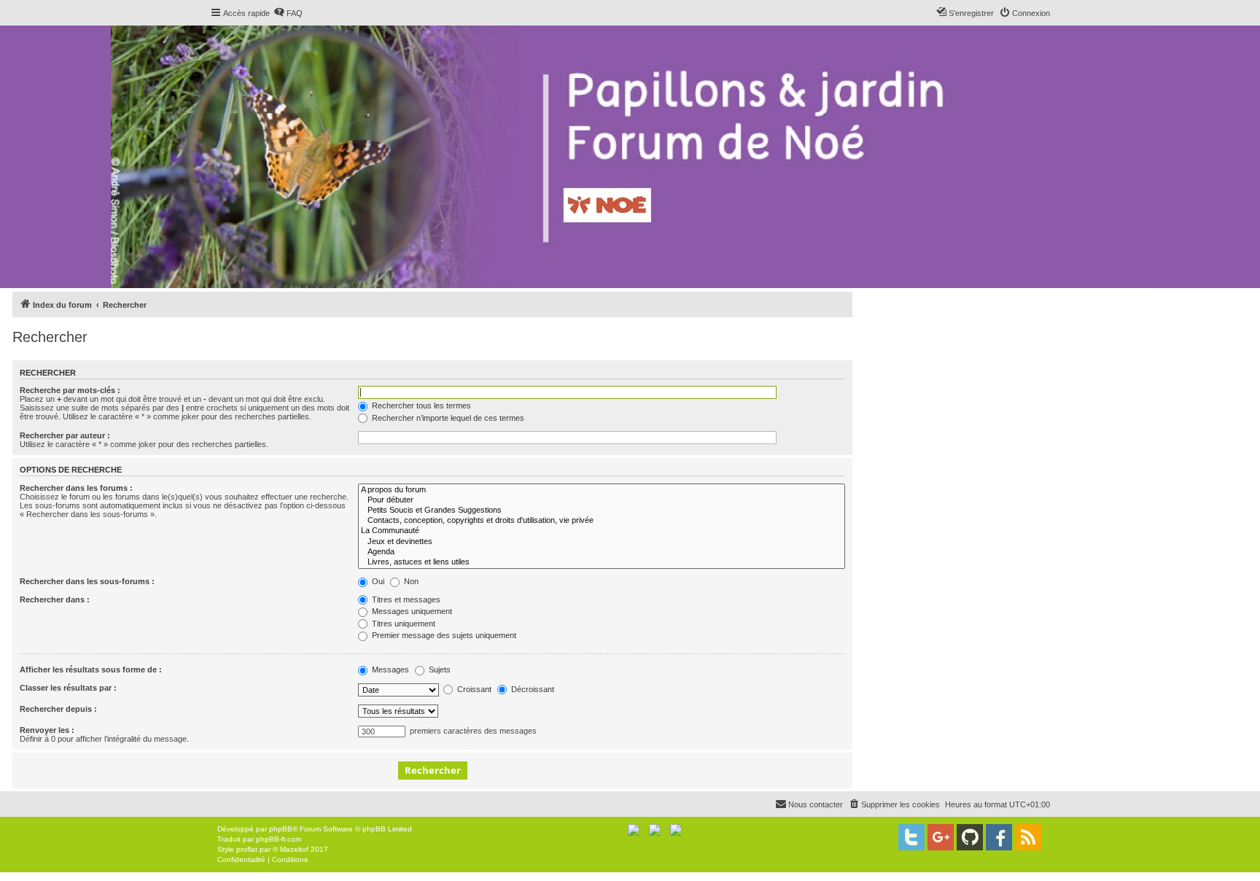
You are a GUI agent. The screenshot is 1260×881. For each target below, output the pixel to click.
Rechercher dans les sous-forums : (87, 581)
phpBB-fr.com (278, 839)
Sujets (439, 669)
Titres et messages (405, 599)
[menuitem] (288, 13)
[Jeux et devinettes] (601, 542)
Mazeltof (294, 849)
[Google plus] (941, 837)
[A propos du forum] (601, 490)
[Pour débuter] (601, 500)
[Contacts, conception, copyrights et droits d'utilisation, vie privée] (601, 521)
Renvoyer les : (47, 730)
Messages (389, 669)
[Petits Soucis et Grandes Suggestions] (601, 510)
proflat (246, 849)
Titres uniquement (402, 623)
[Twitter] (911, 837)
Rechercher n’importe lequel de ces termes (447, 418)
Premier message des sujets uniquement (443, 635)
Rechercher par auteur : (65, 435)
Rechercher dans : (55, 599)
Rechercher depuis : (58, 709)
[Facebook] (999, 837)
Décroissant (531, 689)
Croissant (473, 689)
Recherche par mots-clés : (70, 390)
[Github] (970, 837)
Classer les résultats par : (68, 687)
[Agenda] (601, 552)
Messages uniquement (411, 611)
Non (410, 581)
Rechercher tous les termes (420, 405)
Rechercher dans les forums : (76, 488)
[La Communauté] (601, 531)
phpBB (280, 829)
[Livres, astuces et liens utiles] (601, 562)
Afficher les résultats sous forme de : (91, 669)
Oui (377, 581)
